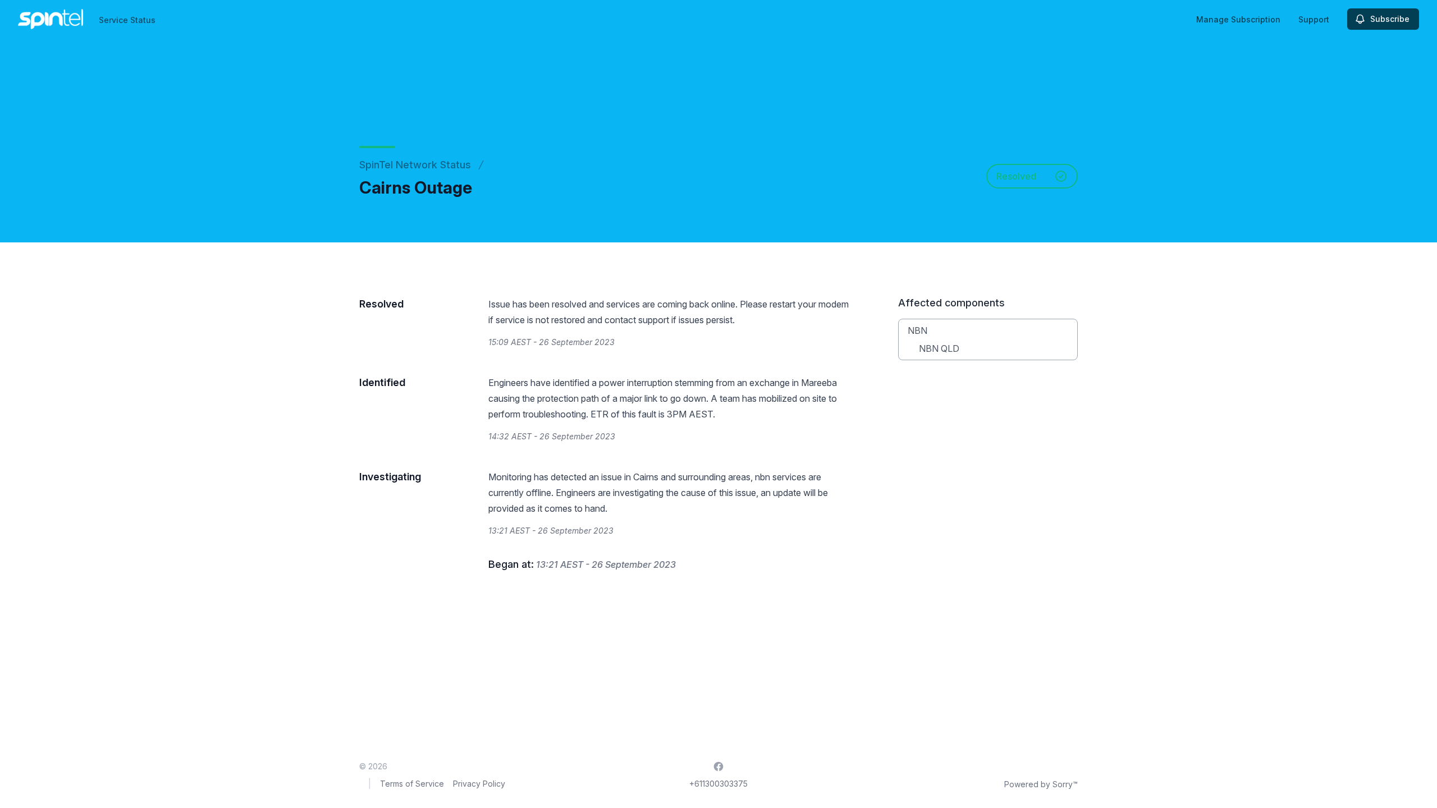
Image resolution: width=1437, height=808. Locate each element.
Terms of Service (412, 783)
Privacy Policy (479, 783)
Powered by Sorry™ (1041, 784)
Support (1313, 19)
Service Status (127, 20)
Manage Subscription (1238, 19)
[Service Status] (50, 19)
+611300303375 (718, 783)
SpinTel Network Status (415, 165)
